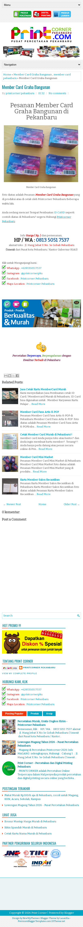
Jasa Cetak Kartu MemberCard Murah (43, 389)
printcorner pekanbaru (39, 667)
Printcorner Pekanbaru (35, 278)
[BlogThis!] (10, 376)
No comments (57, 93)
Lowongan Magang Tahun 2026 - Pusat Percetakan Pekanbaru (41, 805)
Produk (35, 713)
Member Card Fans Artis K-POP (39, 411)
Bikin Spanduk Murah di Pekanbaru (25, 827)
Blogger (69, 912)
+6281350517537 (31, 268)
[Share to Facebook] (17, 376)
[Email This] (6, 376)
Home (7, 74)
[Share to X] (13, 376)
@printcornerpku (32, 273)
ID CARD (59, 212)
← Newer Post (12, 504)
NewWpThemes (31, 918)
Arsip (49, 713)
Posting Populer (14, 713)
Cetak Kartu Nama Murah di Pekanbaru (28, 833)
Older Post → (72, 504)
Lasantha (64, 918)
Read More (38, 404)
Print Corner (39, 912)
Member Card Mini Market (36, 457)
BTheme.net (58, 921)
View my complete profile (19, 673)
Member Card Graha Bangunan (32, 74)
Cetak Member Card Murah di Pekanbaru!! (46, 434)
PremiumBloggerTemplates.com (34, 921)
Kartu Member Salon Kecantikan (40, 479)
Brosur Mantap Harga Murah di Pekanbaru (30, 821)
